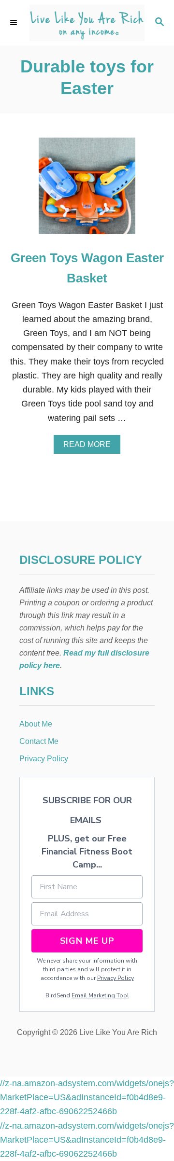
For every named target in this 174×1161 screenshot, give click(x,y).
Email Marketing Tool (100, 995)
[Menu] (14, 22)
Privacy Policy (115, 978)
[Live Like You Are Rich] (87, 23)
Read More (90, 447)
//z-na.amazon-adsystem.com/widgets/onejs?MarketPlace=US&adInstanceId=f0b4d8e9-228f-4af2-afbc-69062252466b (87, 1097)
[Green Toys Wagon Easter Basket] (87, 190)
